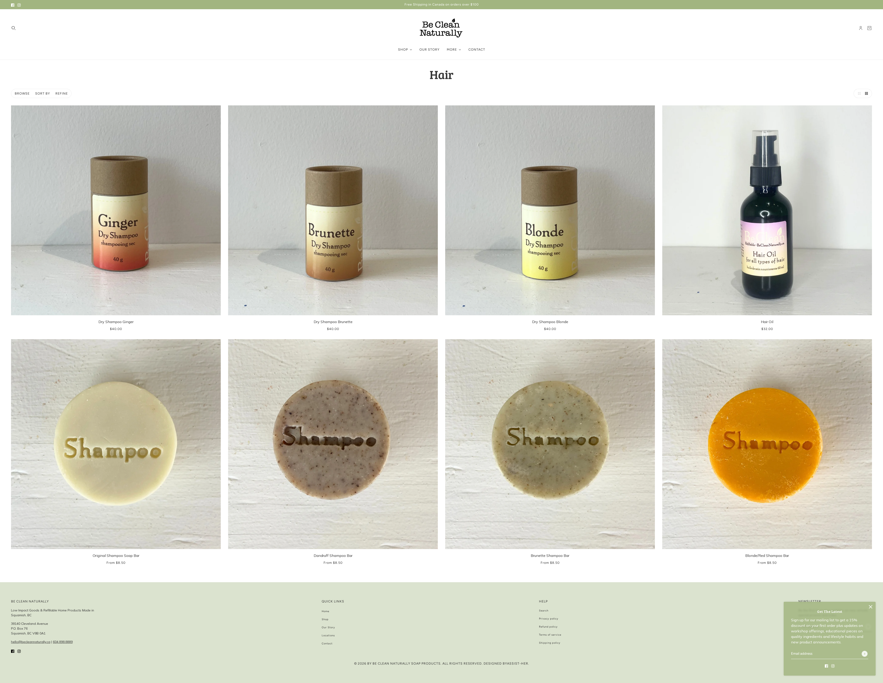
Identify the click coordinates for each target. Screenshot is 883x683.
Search (543, 610)
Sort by (42, 94)
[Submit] (865, 654)
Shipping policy (549, 642)
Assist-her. (518, 664)
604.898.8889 (63, 642)
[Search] (13, 28)
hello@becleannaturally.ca (30, 642)
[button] (858, 93)
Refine (61, 94)
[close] (870, 607)
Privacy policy (548, 618)
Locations (328, 635)
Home (325, 611)
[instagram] (19, 4)
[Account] (860, 28)
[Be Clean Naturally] (441, 28)
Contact (327, 643)
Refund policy (548, 626)
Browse (22, 94)
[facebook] (12, 4)
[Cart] (869, 28)
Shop (325, 619)
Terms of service (550, 634)
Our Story (328, 627)
